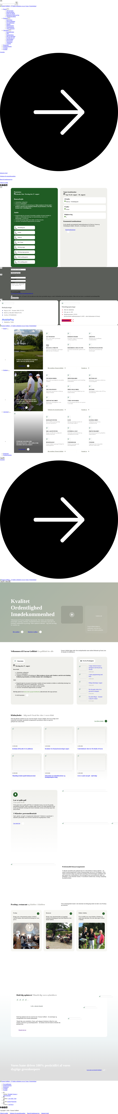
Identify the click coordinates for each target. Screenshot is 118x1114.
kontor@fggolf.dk (11, 1101)
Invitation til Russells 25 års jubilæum (22, 748)
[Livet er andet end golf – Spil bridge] (92, 755)
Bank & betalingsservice (33, 1113)
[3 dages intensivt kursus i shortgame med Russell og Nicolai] (83, 666)
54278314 (10, 1104)
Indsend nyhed (45, 1113)
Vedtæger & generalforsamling (17, 1113)
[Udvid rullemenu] (9, 370)
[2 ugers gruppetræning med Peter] (83, 674)
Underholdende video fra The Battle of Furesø (90, 748)
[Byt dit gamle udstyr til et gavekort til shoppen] (83, 689)
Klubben (5, 370)
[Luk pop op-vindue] (1, 187)
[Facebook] (1, 1107)
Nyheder (5, 1088)
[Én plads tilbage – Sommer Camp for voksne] (83, 696)
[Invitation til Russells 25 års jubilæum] (26, 728)
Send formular (14, 297)
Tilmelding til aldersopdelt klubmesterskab (23, 775)
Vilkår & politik (4, 1113)
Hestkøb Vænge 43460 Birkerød (10, 1094)
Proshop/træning (7, 455)
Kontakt (5, 1090)
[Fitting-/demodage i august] (83, 681)
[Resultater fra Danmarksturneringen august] (59, 728)
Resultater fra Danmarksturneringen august (57, 748)
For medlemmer (7, 1084)
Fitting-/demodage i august (95, 683)
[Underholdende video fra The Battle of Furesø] (92, 728)
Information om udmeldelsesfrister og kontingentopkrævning (55, 776)
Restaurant (6, 453)
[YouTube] (5, 1107)
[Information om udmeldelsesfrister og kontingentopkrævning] (59, 755)
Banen (5, 328)
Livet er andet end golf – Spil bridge (87, 775)
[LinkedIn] (6, 1107)
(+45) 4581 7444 (12, 1098)
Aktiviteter (6, 412)
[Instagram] (3, 1107)
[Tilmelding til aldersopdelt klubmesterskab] (26, 755)
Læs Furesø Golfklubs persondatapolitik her (22, 293)
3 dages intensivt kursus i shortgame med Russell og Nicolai (95, 667)
